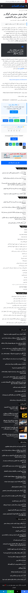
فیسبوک (5, 120)
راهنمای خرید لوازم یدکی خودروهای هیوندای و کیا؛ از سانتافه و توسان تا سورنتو (10, 422)
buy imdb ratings (23, 234)
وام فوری (25, 279)
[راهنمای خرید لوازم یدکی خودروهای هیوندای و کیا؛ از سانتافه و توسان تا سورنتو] (23, 422)
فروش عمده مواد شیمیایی (21, 263)
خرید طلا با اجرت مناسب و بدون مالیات (19, 251)
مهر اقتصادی (24, 270)
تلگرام (22, 120)
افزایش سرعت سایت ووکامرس (19, 305)
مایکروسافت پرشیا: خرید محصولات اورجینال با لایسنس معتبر (15, 267)
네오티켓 (25, 289)
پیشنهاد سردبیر (21, 293)
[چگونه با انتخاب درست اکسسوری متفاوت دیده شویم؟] (23, 409)
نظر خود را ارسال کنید (14, 162)
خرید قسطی (24, 253)
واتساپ (16, 120)
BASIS (25, 229)
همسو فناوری (24, 275)
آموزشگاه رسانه (24, 241)
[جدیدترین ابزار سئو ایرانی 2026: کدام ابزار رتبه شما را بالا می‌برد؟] (23, 436)
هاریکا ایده (25, 272)
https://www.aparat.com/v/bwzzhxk (18, 79)
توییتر (11, 120)
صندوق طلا (25, 260)
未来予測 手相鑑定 (23, 286)
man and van (24, 236)
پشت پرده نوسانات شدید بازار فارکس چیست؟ (16, 303)
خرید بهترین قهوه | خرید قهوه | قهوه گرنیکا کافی (17, 244)
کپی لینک (14, 139)
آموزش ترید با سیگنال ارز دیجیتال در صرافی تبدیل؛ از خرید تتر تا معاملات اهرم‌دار (10, 415)
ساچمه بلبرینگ (24, 258)
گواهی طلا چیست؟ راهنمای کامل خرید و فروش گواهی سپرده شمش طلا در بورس (9, 429)
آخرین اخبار (21, 10)
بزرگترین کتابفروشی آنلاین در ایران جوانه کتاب (16, 322)
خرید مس (25, 255)
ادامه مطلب (14, 112)
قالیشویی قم (21, 68)
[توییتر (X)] (20, 144)
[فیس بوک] (24, 144)
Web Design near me (22, 239)
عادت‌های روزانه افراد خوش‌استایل (18, 296)
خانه (25, 10)
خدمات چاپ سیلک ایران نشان (19, 298)
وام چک (25, 277)
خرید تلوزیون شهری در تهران (21, 248)
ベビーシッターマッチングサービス (19, 284)
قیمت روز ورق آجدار (23, 265)
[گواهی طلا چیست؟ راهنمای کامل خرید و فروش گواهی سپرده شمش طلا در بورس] (23, 429)
